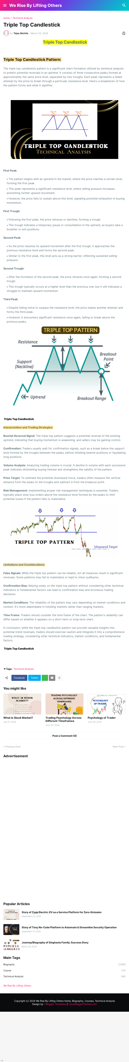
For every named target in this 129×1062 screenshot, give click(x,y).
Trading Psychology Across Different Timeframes (63, 719)
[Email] (52, 678)
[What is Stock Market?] (22, 704)
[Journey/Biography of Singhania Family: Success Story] (11, 944)
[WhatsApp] (45, 678)
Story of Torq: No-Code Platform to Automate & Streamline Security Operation (69, 927)
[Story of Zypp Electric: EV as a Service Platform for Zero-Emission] (11, 914)
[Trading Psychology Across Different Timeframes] (64, 704)
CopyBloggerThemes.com (83, 1004)
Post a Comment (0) (64, 735)
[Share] (123, 33)
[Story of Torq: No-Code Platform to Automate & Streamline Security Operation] (11, 929)
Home (6, 18)
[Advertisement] (28, 828)
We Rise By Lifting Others (35, 5)
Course (64, 970)
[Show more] (59, 678)
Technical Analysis (22, 18)
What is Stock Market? (18, 717)
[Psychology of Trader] (107, 704)
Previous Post (12, 746)
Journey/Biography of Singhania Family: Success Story (55, 942)
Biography (64, 964)
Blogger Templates (56, 1004)
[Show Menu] (4, 5)
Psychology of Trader (102, 717)
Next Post (118, 746)
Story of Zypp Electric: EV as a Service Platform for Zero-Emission (61, 912)
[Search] (124, 5)
